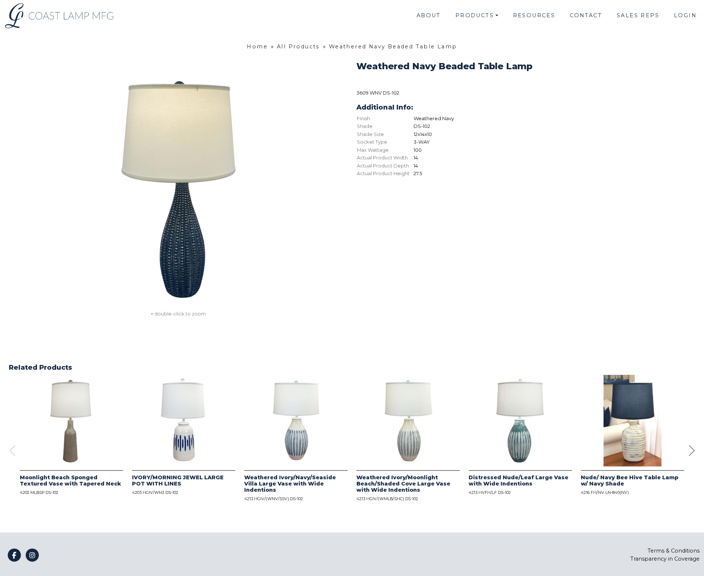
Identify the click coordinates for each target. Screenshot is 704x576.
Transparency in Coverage (665, 558)
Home (257, 46)
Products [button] (474, 15)
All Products (298, 46)
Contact (586, 15)
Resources (534, 15)
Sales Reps (638, 15)
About (429, 15)
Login (685, 15)
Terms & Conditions (674, 550)
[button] (692, 450)
